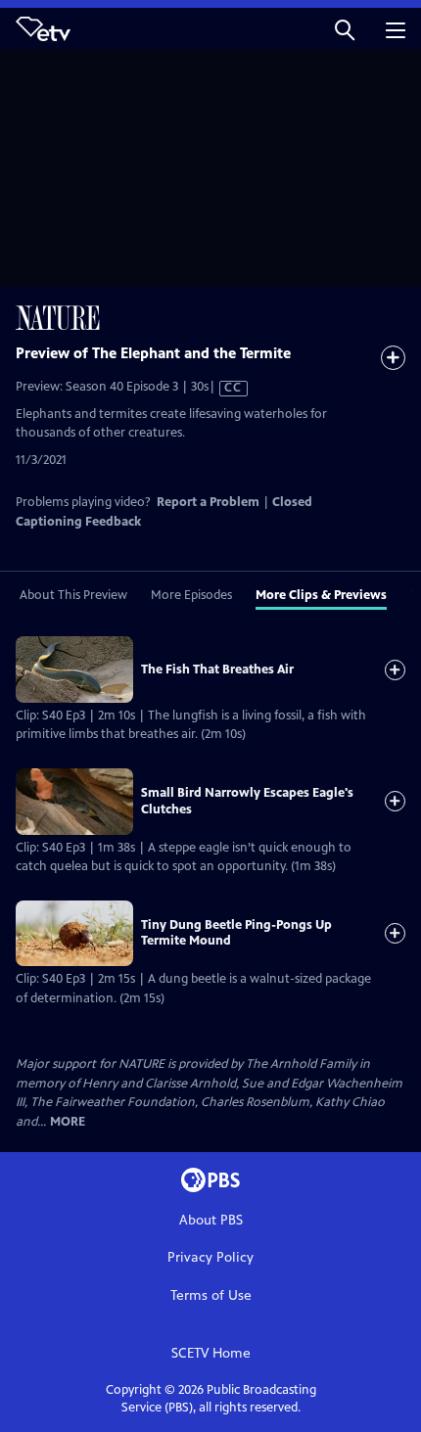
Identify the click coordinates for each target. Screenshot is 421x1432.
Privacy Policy (210, 1257)
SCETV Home (211, 1353)
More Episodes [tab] (191, 595)
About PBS (211, 1220)
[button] (344, 29)
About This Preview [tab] (73, 595)
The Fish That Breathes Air (217, 669)
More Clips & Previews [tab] (321, 595)
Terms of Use (211, 1295)
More (67, 1122)
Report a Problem (208, 502)
